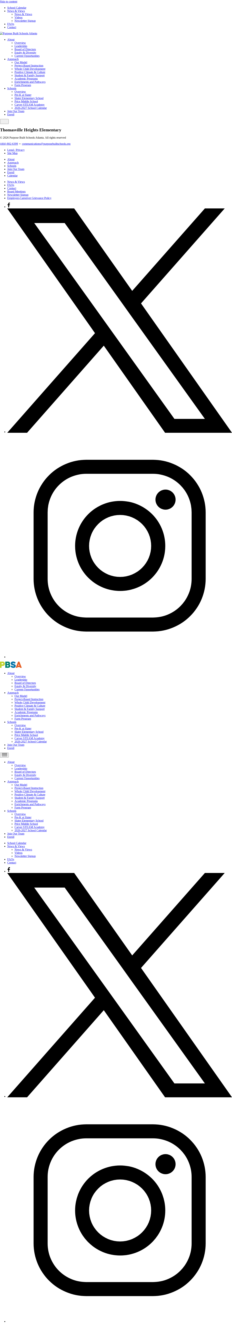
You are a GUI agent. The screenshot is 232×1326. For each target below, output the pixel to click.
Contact (11, 27)
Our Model (20, 62)
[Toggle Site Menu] (4, 121)
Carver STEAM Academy (29, 104)
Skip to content (8, 1)
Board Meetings (16, 191)
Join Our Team (15, 111)
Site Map (12, 153)
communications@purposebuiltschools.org (46, 143)
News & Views (16, 10)
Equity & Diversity (25, 52)
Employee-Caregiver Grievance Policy (29, 198)
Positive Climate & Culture (29, 72)
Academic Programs (26, 78)
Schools (11, 88)
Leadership (20, 46)
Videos (18, 17)
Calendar (12, 175)
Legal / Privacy (16, 149)
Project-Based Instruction (28, 65)
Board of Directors (25, 49)
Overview (20, 42)
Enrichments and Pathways (29, 81)
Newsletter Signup (25, 20)
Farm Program (22, 85)
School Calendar (16, 7)
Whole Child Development (29, 68)
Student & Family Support (29, 75)
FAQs (10, 24)
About (10, 39)
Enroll (10, 114)
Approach (13, 59)
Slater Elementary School (29, 98)
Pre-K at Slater (22, 94)
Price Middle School (26, 101)
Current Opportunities (27, 55)
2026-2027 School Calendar (30, 107)
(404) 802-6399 (9, 143)
